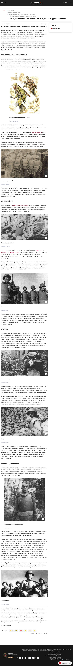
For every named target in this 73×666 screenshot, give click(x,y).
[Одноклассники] (33, 658)
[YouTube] (30, 658)
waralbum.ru (58, 659)
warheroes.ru (52, 659)
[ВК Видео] (25, 658)
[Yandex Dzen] (35, 658)
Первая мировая (37, 132)
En (5, 2)
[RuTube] (28, 658)
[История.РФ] (36, 3)
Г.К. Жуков (37, 250)
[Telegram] (20, 658)
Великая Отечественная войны (20, 205)
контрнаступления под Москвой (10, 252)
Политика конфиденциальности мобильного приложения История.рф (53, 655)
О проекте (59, 661)
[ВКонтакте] (22, 658)
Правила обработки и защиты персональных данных (55, 652)
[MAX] (17, 658)
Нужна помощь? (66, 663)
